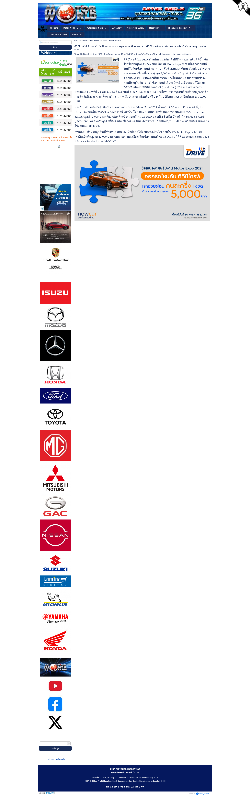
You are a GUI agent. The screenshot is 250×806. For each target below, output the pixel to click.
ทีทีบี (100, 54)
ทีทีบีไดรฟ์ (84, 54)
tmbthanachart (164, 54)
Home (76, 40)
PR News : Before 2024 (89, 40)
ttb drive (93, 54)
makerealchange (183, 54)
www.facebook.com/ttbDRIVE (98, 141)
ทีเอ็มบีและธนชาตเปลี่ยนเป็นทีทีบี (118, 54)
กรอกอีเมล (44, 739)
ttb (173, 54)
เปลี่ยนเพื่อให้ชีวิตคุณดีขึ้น (145, 54)
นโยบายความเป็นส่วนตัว (56, 759)
